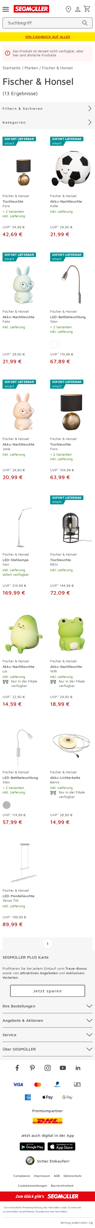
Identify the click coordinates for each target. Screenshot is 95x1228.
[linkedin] (78, 1068)
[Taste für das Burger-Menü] (6, 9)
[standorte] (69, 9)
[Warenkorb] (87, 9)
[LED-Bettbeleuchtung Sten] (24, 744)
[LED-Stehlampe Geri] (24, 522)
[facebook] (17, 1068)
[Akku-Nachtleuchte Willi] (71, 633)
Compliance (21, 1176)
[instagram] (48, 1068)
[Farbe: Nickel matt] (7, 805)
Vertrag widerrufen (73, 1222)
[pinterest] (32, 1068)
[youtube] (63, 1068)
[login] (78, 9)
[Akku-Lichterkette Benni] (71, 744)
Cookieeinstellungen (32, 1185)
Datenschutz (73, 1176)
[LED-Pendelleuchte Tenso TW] (24, 862)
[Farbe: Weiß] (54, 344)
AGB (57, 1176)
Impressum (42, 1176)
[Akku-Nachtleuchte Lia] (24, 633)
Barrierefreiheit (62, 1185)
